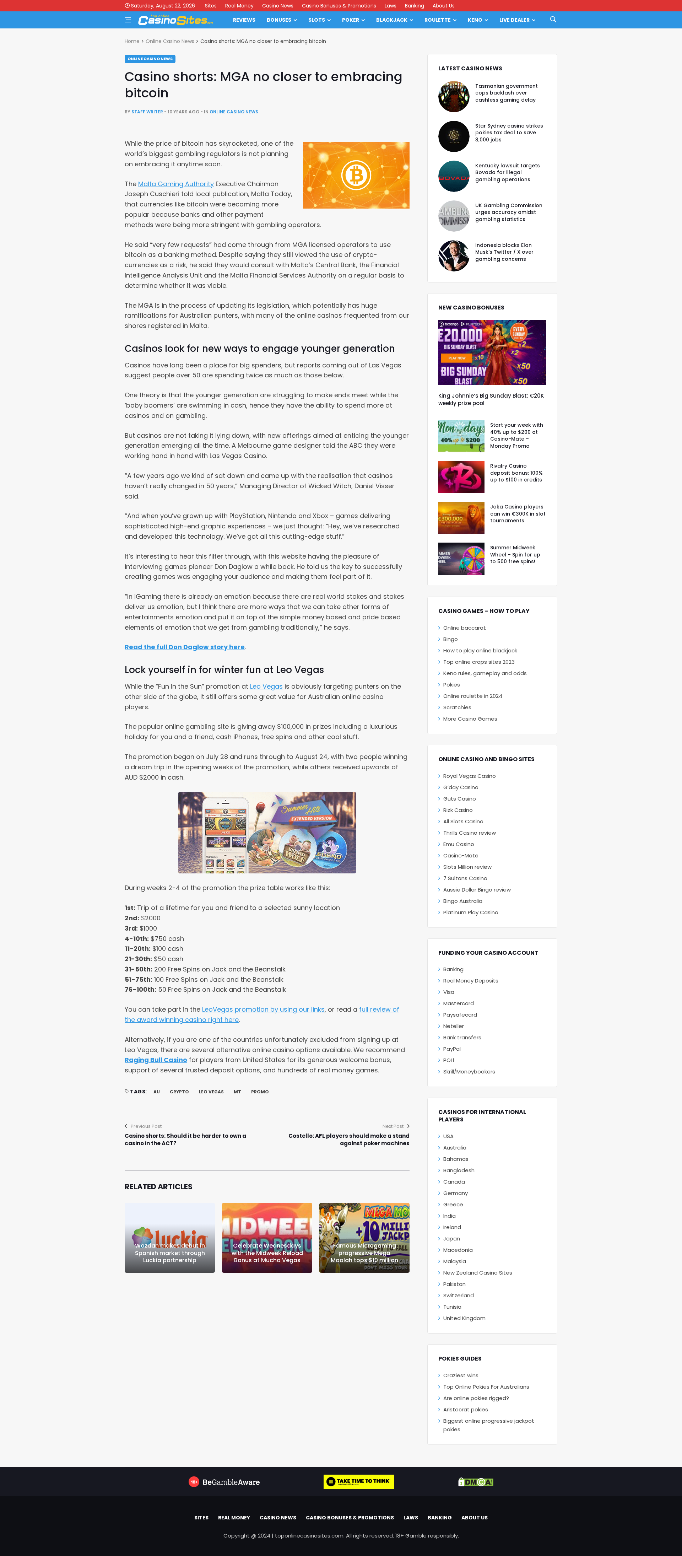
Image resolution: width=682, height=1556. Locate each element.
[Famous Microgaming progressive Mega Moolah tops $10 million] (364, 1238)
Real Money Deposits (470, 980)
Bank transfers (462, 1037)
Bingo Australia (462, 901)
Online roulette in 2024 (472, 696)
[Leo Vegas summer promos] (267, 832)
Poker (350, 19)
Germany (455, 1193)
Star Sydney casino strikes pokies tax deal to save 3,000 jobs (509, 132)
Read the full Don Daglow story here (185, 646)
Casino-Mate (460, 855)
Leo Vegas (266, 686)
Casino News (277, 5)
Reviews (244, 19)
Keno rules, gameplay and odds (485, 673)
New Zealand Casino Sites (477, 1272)
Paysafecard (460, 1014)
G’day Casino (460, 787)
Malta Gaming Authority (176, 183)
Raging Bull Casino (156, 1059)
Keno (475, 19)
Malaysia (454, 1261)
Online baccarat (464, 627)
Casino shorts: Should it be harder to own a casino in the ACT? (185, 1139)
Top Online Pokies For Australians (486, 1386)
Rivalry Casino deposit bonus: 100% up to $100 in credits (516, 472)
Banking (414, 5)
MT (237, 1092)
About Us (444, 5)
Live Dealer (514, 19)
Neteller (453, 1026)
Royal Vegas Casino (469, 776)
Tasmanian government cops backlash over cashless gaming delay (506, 92)
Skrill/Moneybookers (469, 1071)
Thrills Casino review (469, 832)
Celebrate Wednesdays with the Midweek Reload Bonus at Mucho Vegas (267, 1253)
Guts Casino (459, 798)
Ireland (452, 1227)
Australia (454, 1147)
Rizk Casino (458, 810)
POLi (448, 1060)
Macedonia (458, 1250)
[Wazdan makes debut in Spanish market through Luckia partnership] (170, 1238)
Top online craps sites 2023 (479, 662)
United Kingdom (464, 1318)
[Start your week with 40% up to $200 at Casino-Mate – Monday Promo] (461, 436)
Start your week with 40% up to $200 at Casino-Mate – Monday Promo (516, 435)
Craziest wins (460, 1375)
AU (156, 1092)
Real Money (239, 5)
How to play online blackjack (480, 650)
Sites (211, 5)
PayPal (452, 1048)
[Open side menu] (128, 19)
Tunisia (452, 1306)
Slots (316, 19)
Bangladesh (459, 1170)
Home (132, 41)
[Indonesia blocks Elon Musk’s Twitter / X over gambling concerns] (454, 255)
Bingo (450, 639)
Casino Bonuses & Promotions (339, 5)
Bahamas (456, 1159)
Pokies (451, 684)
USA (448, 1136)
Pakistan (454, 1284)
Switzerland (458, 1295)
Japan (451, 1238)
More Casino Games (470, 718)
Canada (454, 1181)
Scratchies (457, 707)
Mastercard (458, 1003)
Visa (448, 992)
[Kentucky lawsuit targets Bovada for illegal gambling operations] (454, 176)
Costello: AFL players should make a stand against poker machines (349, 1139)
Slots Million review (467, 867)
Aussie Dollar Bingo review (477, 889)
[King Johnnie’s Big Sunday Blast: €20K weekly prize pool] (492, 352)
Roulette (437, 19)
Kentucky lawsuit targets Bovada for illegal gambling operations (507, 172)
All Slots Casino (463, 821)
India (449, 1216)
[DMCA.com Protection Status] (475, 1481)
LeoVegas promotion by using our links (263, 1009)
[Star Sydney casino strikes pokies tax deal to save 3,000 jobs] (454, 136)
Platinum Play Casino (470, 912)
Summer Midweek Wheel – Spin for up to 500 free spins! (515, 554)
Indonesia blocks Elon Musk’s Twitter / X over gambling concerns (504, 252)
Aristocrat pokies (465, 1409)
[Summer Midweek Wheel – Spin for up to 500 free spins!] (461, 559)
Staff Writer (147, 112)
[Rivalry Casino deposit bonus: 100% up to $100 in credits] (461, 477)
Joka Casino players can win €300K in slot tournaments (518, 513)
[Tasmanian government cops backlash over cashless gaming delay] (454, 96)
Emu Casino (458, 844)
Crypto (179, 1092)
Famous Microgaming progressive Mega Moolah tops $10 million (364, 1253)
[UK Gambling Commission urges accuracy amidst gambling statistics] (454, 216)
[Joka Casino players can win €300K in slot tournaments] (461, 518)
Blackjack (391, 19)
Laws (390, 5)
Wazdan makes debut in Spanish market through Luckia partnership (170, 1253)
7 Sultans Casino (465, 878)
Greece (453, 1204)
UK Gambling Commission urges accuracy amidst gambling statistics (508, 212)
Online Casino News (170, 41)
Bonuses (279, 19)
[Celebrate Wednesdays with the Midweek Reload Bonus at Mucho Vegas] (267, 1238)
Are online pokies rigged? (476, 1398)
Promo (260, 1092)
